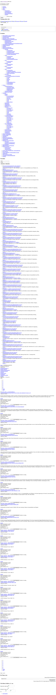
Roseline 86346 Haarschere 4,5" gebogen (10, 218)
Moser (6, 66)
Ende (3, 670)
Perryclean (9, 113)
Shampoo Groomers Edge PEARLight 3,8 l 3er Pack (12, 285)
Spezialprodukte (5, 135)
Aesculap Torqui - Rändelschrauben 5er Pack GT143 (9, 517)
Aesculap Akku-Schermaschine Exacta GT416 (8, 421)
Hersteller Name (3, 373)
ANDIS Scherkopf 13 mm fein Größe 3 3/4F (8, 582)
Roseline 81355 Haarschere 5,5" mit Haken (10, 246)
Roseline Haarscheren (8, 86)
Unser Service (7, 10)
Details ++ (4, 168)
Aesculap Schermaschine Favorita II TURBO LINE (9, 504)
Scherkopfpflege (10, 84)
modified (2, 376)
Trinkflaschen (5, 153)
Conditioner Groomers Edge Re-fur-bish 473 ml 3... (12, 325)
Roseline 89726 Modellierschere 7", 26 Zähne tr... (11, 254)
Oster (6, 60)
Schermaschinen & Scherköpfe (8, 48)
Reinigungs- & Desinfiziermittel (8, 140)
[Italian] (13, 21)
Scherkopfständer (10, 83)
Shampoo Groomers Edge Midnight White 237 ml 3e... (12, 305)
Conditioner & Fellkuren (9, 115)
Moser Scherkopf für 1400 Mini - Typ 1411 (10, 206)
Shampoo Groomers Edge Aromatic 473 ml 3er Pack (12, 349)
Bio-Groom (9, 108)
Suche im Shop (9, 16)
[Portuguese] (17, 21)
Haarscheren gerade (10, 87)
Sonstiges (4, 156)
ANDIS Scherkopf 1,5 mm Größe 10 (6, 569)
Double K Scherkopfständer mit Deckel (9, 313)
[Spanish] (25, 21)
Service (4, 9)
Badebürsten (7, 102)
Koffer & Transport (6, 146)
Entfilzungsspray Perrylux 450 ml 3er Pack (10, 297)
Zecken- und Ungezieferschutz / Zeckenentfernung (11, 150)
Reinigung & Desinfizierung (10, 143)
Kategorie (2, 372)
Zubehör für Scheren (8, 92)
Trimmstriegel (7, 104)
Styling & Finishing (8, 130)
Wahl (6, 69)
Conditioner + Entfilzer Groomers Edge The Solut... (12, 289)
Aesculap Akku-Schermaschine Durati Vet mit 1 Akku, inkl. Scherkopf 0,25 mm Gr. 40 (15, 392)
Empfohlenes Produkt (4, 375)
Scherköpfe (9, 57)
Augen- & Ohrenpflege (7, 133)
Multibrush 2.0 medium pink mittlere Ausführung (11, 281)
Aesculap (6, 49)
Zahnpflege (5, 136)
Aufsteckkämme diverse (11, 82)
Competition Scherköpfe (11, 71)
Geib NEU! (7, 74)
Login (2, 29)
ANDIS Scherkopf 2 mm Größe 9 (6, 633)
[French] (9, 21)
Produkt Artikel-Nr (3, 369)
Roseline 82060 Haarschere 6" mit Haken (10, 226)
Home (1, 365)
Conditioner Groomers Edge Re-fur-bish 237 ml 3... (12, 186)
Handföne (4, 46)
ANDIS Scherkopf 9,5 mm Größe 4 (9, 361)
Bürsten (6, 95)
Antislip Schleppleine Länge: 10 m (9, 202)
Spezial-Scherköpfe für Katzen (12, 59)
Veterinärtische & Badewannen (8, 44)
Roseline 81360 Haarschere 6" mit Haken (10, 309)
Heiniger (6, 63)
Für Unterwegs (5, 151)
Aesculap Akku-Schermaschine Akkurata (10, 190)
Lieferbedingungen (8, 11)
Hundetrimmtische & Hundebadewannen (10, 39)
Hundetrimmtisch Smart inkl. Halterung (9, 353)
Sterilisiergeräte (5, 139)
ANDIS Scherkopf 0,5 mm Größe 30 (6, 543)
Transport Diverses (8, 149)
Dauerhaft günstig (6, 37)
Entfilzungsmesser (8, 105)
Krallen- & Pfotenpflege (7, 134)
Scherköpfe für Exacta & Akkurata (13, 53)
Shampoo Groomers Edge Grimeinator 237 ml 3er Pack (12, 198)
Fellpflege (4, 93)
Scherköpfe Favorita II (11, 51)
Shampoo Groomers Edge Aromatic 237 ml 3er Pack (12, 210)
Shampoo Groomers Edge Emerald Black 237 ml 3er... (12, 234)
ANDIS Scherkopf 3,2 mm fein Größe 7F (10, 214)
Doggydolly (9, 119)
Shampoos (6, 106)
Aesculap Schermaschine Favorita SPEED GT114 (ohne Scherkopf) (12, 406)
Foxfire (8, 128)
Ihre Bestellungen (8, 12)
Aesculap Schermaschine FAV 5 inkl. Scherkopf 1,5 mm (10, 490)
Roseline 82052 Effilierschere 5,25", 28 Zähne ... (11, 242)
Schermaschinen (10, 50)
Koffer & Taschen (8, 147)
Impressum (4, 7)
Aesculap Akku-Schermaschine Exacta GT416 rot (9, 435)
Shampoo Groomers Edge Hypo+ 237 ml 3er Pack (11, 238)
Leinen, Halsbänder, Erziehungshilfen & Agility (11, 152)
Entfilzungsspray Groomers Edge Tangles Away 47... (12, 293)
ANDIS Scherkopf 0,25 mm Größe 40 (7, 531)
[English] (6, 21)
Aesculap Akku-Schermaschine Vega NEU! (10, 317)
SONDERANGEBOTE (7, 36)
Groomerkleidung (6, 144)
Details (1, 398)
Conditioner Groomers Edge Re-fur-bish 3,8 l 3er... (11, 258)
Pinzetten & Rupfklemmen (7, 137)
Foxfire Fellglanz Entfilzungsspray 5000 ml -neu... (11, 262)
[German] (2, 21)
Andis (6, 55)
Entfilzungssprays (8, 129)
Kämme (6, 94)
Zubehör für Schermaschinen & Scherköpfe (12, 76)
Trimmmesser (7, 103)
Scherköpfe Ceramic (10, 58)
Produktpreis (2, 374)
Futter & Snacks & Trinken (7, 154)
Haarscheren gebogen (10, 88)
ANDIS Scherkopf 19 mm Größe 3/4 (6, 620)
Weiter (4, 669)
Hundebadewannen (8, 42)
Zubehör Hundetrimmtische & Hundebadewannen (13, 43)
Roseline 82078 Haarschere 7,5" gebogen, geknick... (12, 277)
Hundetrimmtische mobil (9, 41)
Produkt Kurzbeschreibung (5, 370)
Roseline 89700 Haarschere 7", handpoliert (10, 170)
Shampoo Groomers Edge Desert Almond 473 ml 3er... (12, 357)
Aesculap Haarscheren (9, 91)
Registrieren (6, 29)
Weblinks (6, 14)
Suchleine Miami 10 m (6, 222)
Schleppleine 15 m (6, 337)
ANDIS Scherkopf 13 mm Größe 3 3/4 (7, 595)
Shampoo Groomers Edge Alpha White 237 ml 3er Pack (12, 266)
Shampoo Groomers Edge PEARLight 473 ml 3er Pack (12, 230)
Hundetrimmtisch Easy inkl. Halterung (9, 329)
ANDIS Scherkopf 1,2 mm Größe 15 (6, 556)
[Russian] (21, 21)
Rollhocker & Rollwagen (7, 47)
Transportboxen (7, 148)
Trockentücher (7, 131)
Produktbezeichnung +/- (4, 368)
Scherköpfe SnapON (10, 52)
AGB (4, 8)
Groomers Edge (9, 107)
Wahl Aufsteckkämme (11, 73)
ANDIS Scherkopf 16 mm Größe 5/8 (9, 321)
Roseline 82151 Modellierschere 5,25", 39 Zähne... (11, 194)
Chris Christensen (10, 109)
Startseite (4, 6)
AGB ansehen (5, 693)
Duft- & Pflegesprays (8, 123)
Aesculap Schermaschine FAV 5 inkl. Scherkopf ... (11, 166)
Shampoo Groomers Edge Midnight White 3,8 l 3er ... (12, 250)
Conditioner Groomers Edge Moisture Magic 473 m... (12, 333)
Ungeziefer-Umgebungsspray (10, 142)
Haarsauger (7, 141)
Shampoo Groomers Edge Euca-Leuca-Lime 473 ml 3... (12, 345)
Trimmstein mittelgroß (6, 301)
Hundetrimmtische (8, 40)
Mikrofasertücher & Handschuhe (8, 145)
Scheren (4, 85)
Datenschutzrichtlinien (9, 13)
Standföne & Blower (6, 45)
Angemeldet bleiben (6, 30)
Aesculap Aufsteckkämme (11, 54)
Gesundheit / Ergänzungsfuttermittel (9, 155)
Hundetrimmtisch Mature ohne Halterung (10, 174)
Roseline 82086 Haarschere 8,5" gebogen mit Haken (12, 341)
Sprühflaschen (7, 132)
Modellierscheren (10, 89)
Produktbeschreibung (4, 371)
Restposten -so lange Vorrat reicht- (8, 38)
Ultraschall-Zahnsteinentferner (8, 138)
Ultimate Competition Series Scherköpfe (14, 72)
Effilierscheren (9, 90)
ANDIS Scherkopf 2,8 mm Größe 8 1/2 (9, 182)
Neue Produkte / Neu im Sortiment (9, 35)
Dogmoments (9, 110)
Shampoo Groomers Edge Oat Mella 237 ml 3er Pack (12, 178)
